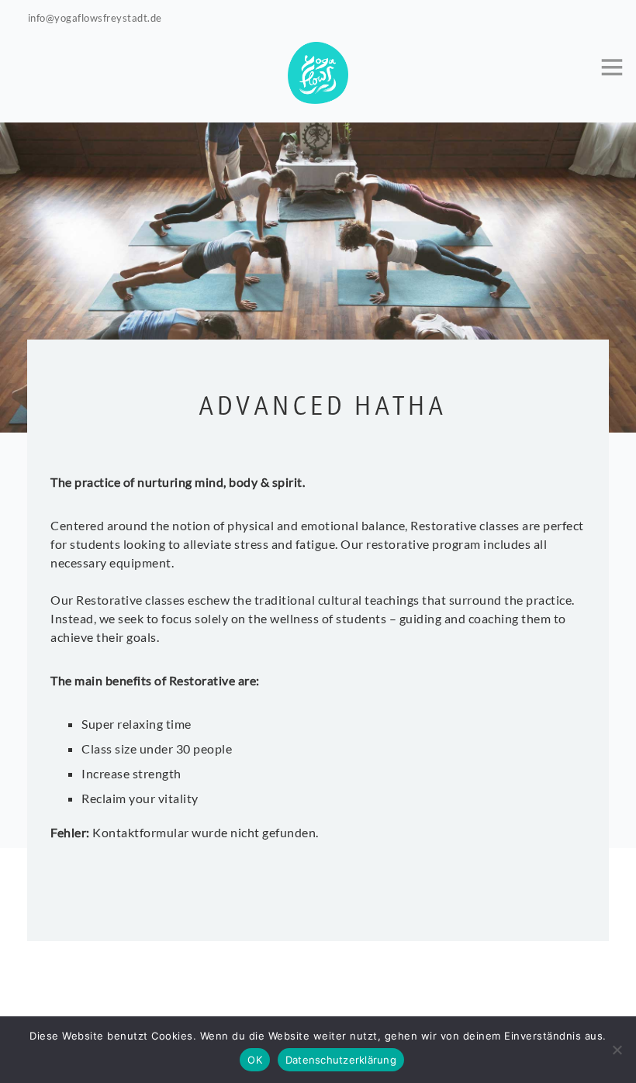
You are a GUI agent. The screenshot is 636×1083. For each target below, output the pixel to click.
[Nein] (616, 1049)
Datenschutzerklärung (340, 1060)
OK (254, 1060)
